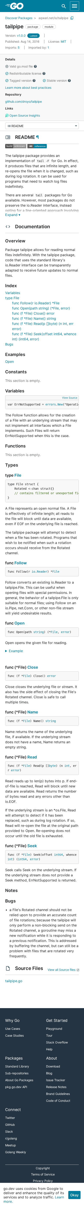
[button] (7, 66)
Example (17, 651)
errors (50, 404)
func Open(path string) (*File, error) (41, 308)
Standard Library (17, 1066)
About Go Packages (19, 1080)
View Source (69, 397)
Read (32, 757)
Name (32, 712)
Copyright (43, 1168)
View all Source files (61, 969)
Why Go (12, 1020)
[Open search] (64, 6)
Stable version (57, 80)
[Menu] (42, 126)
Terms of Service (43, 1174)
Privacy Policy (43, 1181)
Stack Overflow (57, 1042)
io (33, 571)
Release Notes (56, 1087)
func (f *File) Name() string (34, 318)
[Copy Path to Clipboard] (72, 18)
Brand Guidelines (58, 1094)
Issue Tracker (55, 1080)
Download (53, 1066)
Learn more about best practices (28, 87)
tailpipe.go (13, 981)
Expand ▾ (12, 215)
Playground (54, 1028)
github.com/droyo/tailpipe (23, 101)
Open (9, 361)
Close (32, 667)
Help (49, 1049)
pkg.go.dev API (16, 1087)
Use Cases (12, 1028)
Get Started (56, 1020)
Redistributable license (25, 73)
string (38, 632)
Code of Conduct (58, 1100)
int (67, 765)
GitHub (10, 1124)
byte (52, 765)
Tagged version (20, 80)
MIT (63, 41)
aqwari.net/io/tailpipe (53, 18)
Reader (42, 571)
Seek (32, 846)
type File (12, 298)
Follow (20, 563)
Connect (13, 1109)
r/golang (11, 1138)
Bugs (9, 344)
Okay (74, 1195)
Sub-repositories (16, 1073)
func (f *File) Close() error (33, 313)
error (65, 632)
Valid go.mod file (21, 66)
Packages (14, 1058)
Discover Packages (18, 18)
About (51, 1058)
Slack (9, 1131)
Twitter (10, 1118)
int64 (58, 854)
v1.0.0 (15, 35)
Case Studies (14, 1035)
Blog (49, 1073)
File (17, 475)
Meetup (10, 1145)
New (60, 404)
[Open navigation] (74, 6)
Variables (12, 293)
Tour (49, 1035)
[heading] (18, 6)
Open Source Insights (24, 115)
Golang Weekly (15, 1152)
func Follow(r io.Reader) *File (35, 303)
